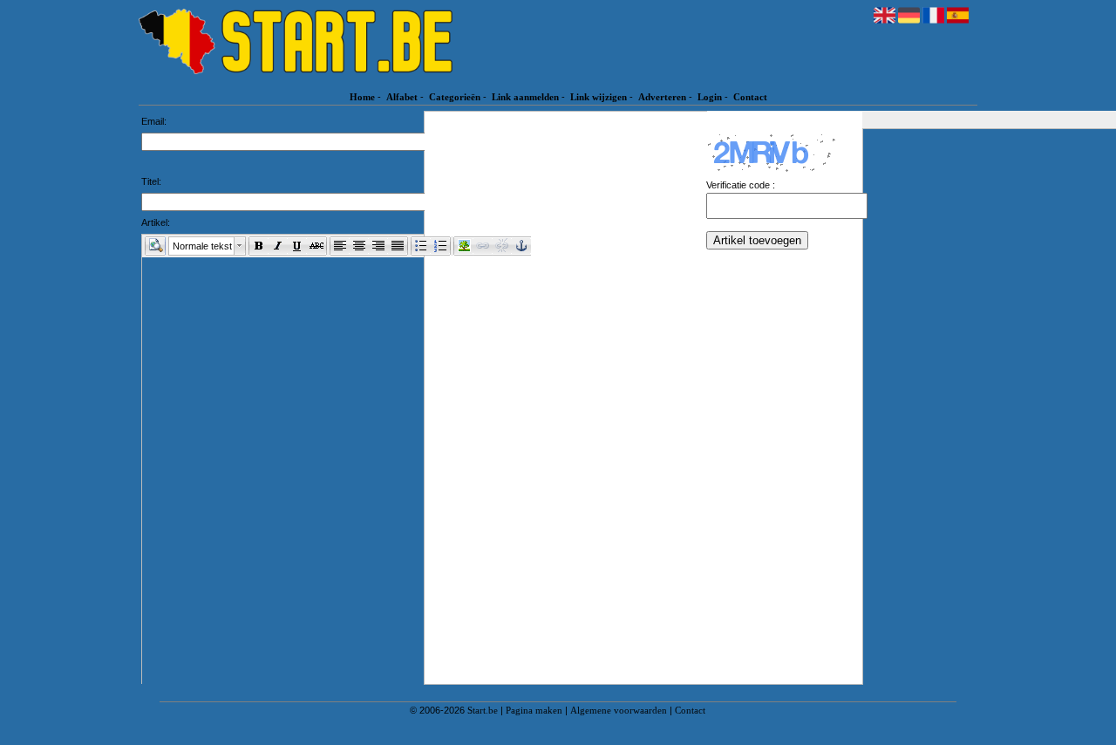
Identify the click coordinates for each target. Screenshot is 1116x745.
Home (362, 97)
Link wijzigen (598, 97)
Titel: (151, 181)
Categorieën (454, 97)
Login (710, 97)
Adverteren (662, 97)
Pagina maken (534, 710)
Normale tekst (202, 246)
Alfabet (402, 97)
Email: (154, 121)
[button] (155, 246)
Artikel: (155, 222)
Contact (750, 97)
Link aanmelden (525, 97)
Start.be (482, 710)
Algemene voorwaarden (618, 710)
